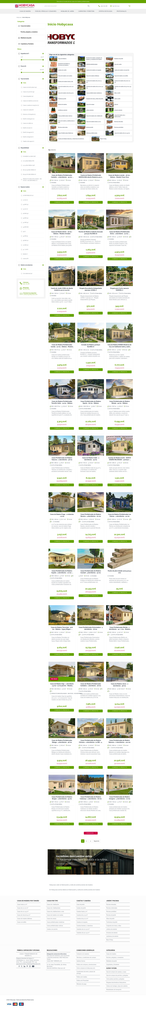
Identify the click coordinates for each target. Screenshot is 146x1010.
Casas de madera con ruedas (55, 915)
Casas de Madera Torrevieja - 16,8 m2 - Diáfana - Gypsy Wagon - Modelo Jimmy (62, 628)
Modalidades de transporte (113, 989)
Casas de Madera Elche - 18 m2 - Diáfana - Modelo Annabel (61, 232)
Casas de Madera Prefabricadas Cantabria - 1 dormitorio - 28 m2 (90, 684)
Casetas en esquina (82, 922)
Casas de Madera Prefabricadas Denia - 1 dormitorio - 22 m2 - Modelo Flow (119, 233)
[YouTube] (33, 966)
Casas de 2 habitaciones (53, 908)
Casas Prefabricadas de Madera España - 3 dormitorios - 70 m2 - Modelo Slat (61, 572)
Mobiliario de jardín (67, 11)
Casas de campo (51, 918)
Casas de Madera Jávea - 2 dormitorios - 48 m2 (119, 684)
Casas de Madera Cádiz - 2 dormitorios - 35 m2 (90, 458)
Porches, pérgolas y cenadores (45, 11)
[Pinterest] (27, 966)
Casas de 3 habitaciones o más (55, 911)
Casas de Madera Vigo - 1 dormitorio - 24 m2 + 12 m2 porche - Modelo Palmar (62, 685)
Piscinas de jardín (111, 915)
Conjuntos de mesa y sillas (113, 925)
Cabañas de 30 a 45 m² (83, 932)
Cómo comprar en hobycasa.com (86, 968)
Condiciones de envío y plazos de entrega (86, 972)
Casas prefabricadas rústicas (55, 925)
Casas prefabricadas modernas (55, 922)
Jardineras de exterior (112, 936)
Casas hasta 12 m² (22, 904)
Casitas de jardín (81, 908)
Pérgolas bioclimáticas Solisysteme (116, 982)
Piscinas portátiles (111, 911)
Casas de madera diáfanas (24, 918)
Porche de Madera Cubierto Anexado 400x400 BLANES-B (91, 232)
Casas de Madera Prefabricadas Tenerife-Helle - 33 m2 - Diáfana (61, 402)
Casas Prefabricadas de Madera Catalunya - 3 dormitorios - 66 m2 (91, 798)
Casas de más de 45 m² (23, 915)
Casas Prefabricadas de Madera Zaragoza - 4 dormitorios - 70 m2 (119, 798)
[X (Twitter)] (21, 966)
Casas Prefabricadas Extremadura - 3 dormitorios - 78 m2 (91, 628)
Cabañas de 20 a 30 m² (83, 929)
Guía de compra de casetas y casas (116, 972)
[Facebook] (19, 966)
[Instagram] (30, 966)
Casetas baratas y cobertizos (85, 925)
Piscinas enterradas (111, 908)
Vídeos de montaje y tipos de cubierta (116, 986)
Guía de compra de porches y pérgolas (117, 975)
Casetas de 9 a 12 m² (82, 918)
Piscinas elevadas (111, 904)
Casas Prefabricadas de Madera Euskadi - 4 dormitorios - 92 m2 (91, 572)
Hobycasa (18, 17)
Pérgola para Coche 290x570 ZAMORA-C (119, 289)
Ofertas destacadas (105, 11)
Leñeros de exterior (111, 929)
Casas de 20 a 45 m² (22, 911)
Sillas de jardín (110, 918)
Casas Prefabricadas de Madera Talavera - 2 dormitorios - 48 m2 (62, 458)
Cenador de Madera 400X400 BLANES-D (90, 345)
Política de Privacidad (83, 980)
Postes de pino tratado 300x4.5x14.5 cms (119, 572)
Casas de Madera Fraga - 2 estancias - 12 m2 (62, 515)
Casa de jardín (80, 904)
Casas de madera (25, 11)
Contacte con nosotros (83, 954)
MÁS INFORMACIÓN (63, 868)
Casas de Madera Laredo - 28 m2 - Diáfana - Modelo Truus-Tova (119, 176)
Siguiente (96, 841)
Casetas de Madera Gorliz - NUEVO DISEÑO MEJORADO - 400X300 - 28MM (119, 459)
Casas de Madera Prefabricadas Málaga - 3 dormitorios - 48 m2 (62, 741)
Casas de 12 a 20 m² (22, 908)
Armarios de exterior (111, 932)
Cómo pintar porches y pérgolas (115, 979)
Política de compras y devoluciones (86, 964)
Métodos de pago (81, 984)
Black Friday (109, 939)
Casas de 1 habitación (53, 904)
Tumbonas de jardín (111, 922)
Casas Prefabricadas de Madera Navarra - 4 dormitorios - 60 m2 (91, 515)
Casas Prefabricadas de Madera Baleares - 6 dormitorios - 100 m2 (119, 741)
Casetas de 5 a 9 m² (82, 915)
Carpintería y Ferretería (86, 11)
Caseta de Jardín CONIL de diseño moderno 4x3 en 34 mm (62, 289)
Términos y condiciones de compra (86, 957)
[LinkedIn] (24, 966)
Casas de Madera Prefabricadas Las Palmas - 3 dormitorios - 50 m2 (119, 515)
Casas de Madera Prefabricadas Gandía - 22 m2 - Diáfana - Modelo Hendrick (62, 346)
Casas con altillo (21, 922)
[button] (103, 6)
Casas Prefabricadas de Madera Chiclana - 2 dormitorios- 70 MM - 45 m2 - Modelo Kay (90, 741)
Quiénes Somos (81, 961)
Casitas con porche (52, 929)
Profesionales (121, 11)
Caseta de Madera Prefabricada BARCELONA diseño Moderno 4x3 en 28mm (91, 176)
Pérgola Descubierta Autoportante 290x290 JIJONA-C (91, 289)
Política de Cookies (82, 977)
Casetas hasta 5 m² (82, 911)
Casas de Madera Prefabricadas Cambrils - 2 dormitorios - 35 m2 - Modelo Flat (62, 176)
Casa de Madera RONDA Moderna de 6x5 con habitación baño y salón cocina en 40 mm (119, 346)
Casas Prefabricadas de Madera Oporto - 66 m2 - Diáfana (91, 402)
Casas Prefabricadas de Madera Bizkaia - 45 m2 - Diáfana (119, 402)
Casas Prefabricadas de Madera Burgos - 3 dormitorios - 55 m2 (62, 798)
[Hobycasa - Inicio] (25, 6)
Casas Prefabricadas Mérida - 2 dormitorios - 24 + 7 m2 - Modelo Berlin (119, 628)
